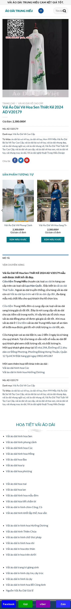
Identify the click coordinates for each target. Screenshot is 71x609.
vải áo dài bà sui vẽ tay (35, 142)
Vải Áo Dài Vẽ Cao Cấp (30, 103)
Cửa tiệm (8, 281)
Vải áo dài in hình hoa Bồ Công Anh (26, 584)
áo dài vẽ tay (36, 139)
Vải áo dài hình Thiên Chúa (21, 531)
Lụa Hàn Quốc (33, 285)
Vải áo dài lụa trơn (21, 294)
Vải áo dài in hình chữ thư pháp (23, 537)
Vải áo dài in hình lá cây (19, 578)
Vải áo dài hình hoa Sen (19, 436)
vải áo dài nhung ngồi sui (13, 146)
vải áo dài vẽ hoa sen (45, 149)
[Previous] (2, 216)
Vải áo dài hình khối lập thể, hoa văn (26, 512)
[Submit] (64, 10)
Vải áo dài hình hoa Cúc (15, 367)
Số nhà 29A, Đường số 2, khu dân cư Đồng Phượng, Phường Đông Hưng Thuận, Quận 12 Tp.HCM (34, 351)
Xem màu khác (18, 239)
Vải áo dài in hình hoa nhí (20, 542)
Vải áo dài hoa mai (16, 483)
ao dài (48, 281)
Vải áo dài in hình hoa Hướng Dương (23, 372)
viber (43, 604)
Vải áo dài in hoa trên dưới (21, 554)
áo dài (52, 327)
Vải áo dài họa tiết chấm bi (21, 501)
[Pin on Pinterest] (27, 160)
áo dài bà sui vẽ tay (20, 139)
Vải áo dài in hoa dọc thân (20, 548)
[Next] (68, 216)
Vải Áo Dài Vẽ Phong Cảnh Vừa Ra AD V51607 (28, 225)
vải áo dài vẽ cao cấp (25, 149)
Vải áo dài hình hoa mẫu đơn (22, 495)
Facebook (9, 604)
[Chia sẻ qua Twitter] (21, 160)
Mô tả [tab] (6, 258)
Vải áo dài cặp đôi (45, 294)
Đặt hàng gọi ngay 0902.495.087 (34, 355)
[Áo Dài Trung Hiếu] (19, 10)
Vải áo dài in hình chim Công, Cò (24, 507)
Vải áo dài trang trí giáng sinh (22, 567)
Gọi (25, 604)
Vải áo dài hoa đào (16, 459)
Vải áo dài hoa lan (16, 489)
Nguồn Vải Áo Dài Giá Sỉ (19, 590)
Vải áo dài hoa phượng (19, 471)
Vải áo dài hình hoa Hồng (20, 453)
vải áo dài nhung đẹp (56, 142)
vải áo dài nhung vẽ (35, 146)
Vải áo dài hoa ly (15, 465)
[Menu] (41, 11)
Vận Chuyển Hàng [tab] (13, 264)
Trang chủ (8, 103)
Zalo (63, 604)
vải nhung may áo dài (16, 153)
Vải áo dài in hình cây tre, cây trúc (24, 573)
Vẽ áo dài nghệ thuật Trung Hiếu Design (46, 153)
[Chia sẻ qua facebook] (15, 160)
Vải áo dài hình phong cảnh (21, 442)
